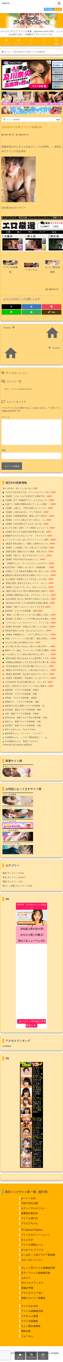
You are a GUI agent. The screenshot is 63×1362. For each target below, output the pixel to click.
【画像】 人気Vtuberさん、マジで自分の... (24, 512)
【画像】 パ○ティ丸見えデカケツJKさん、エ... (25, 519)
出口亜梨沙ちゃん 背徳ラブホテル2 (21, 741)
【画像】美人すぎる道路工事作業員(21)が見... (25, 531)
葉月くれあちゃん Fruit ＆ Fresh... (20, 729)
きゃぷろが (27, 1239)
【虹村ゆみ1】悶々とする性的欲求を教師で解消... (27, 602)
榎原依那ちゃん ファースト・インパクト (24, 733)
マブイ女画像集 (29, 1321)
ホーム (7, 51)
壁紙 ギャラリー (12, 881)
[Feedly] (31, 312)
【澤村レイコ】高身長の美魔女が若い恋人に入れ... (27, 571)
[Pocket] (51, 306)
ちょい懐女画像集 (31, 1326)
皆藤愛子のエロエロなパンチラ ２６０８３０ (26, 535)
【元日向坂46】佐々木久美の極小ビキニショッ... (26, 666)
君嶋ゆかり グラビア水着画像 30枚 (22, 701)
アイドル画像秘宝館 (32, 1311)
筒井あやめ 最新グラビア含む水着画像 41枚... (26, 717)
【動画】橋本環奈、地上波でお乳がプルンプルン (27, 674)
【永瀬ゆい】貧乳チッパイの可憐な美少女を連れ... (27, 618)
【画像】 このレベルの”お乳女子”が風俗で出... (25, 496)
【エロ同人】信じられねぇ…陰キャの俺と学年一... (27, 646)
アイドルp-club (29, 1306)
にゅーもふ (27, 1336)
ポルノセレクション (32, 1259)
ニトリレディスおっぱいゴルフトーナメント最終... (27, 539)
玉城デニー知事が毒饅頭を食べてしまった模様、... (27, 504)
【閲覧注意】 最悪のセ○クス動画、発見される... (26, 551)
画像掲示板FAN (29, 1213)
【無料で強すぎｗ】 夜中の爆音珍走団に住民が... (26, 591)
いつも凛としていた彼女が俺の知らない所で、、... (27, 654)
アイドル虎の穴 (29, 1218)
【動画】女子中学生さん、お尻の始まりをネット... (27, 670)
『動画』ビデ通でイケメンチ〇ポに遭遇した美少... (27, 614)
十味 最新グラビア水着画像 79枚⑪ (22, 713)
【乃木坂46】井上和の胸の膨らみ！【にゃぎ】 (26, 682)
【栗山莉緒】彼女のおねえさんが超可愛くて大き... (27, 658)
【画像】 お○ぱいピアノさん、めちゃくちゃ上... (26, 587)
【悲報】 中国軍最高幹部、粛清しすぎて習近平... (26, 516)
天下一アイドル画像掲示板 (35, 1272)
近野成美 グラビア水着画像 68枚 (21, 693)
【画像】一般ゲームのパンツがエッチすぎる (25, 606)
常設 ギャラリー (10, 877)
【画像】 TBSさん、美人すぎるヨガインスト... (25, 555)
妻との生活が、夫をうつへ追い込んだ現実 (20, 488)
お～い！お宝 (28, 1198)
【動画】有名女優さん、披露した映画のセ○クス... (27, 543)
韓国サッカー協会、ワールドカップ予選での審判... (27, 650)
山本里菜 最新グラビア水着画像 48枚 (23, 709)
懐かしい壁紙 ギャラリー (17, 885)
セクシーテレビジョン (33, 1208)
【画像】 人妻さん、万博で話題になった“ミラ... (26, 508)
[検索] (59, 3)
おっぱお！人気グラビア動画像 (38, 1254)
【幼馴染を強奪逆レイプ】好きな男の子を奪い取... (27, 662)
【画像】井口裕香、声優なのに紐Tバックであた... (27, 626)
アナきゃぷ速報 (29, 1316)
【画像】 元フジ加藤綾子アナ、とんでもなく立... (26, 500)
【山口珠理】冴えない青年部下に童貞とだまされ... (27, 599)
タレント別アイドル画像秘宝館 (38, 1267)
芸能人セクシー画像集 (33, 1298)
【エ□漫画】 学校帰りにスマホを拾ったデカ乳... (26, 579)
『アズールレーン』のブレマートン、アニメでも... (27, 622)
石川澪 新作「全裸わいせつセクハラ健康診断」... (26, 567)
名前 (3, 450)
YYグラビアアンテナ (32, 1282)
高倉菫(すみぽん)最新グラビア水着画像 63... (25, 705)
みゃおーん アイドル (32, 1249)
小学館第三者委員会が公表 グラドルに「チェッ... (27, 595)
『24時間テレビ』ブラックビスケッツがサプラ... (26, 563)
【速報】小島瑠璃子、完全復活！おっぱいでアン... (27, 678)
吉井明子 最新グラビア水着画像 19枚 (23, 725)
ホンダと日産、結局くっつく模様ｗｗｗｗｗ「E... (27, 527)
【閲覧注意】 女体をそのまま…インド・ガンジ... (26, 583)
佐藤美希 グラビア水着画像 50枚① (22, 689)
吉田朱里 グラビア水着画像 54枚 (21, 610)
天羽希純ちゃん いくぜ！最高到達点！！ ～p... (26, 737)
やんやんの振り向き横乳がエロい (20, 642)
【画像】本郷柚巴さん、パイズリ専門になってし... (27, 634)
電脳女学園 (27, 1287)
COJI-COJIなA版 (29, 1203)
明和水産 (26, 1331)
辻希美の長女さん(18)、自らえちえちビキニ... (25, 630)
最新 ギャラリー (13, 873)
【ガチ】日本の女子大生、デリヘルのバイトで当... (27, 492)
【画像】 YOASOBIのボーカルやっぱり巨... (24, 523)
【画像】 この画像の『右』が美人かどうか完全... (26, 547)
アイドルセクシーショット (35, 1234)
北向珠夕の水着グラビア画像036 (30, 51)
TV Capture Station (32, 1229)
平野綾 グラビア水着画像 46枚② (21, 697)
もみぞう (26, 1277)
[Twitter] (11, 306)
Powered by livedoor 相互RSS (17, 744)
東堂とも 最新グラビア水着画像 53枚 (23, 721)
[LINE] (11, 312)
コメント (5, 416)
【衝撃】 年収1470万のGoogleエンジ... (22, 559)
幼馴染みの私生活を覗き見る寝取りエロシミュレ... (27, 575)
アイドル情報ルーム (32, 1244)
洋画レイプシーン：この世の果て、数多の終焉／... (27, 638)
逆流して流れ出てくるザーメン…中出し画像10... (26, 685)
